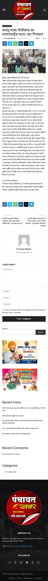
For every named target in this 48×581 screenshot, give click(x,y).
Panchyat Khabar (9, 38)
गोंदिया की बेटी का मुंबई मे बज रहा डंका (13, 416)
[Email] (26, 43)
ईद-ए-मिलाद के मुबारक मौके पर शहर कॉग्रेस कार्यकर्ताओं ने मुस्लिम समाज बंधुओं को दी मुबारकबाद (22, 422)
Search (5, 328)
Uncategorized (13, 22)
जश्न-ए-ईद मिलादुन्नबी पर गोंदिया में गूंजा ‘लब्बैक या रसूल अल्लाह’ (20, 428)
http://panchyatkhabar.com (24, 252)
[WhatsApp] (15, 43)
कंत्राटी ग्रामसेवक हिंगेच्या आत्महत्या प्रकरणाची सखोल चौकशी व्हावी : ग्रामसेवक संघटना (12, 220)
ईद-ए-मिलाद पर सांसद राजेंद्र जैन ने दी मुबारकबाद (16, 434)
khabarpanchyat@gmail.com (21, 546)
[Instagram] (15, 562)
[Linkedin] (20, 43)
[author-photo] (24, 246)
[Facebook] (4, 43)
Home (4, 22)
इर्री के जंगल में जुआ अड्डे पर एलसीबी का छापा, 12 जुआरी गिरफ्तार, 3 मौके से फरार (23, 409)
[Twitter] (10, 43)
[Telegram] (31, 43)
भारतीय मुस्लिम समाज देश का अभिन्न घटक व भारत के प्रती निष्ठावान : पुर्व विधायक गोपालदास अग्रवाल (36, 222)
